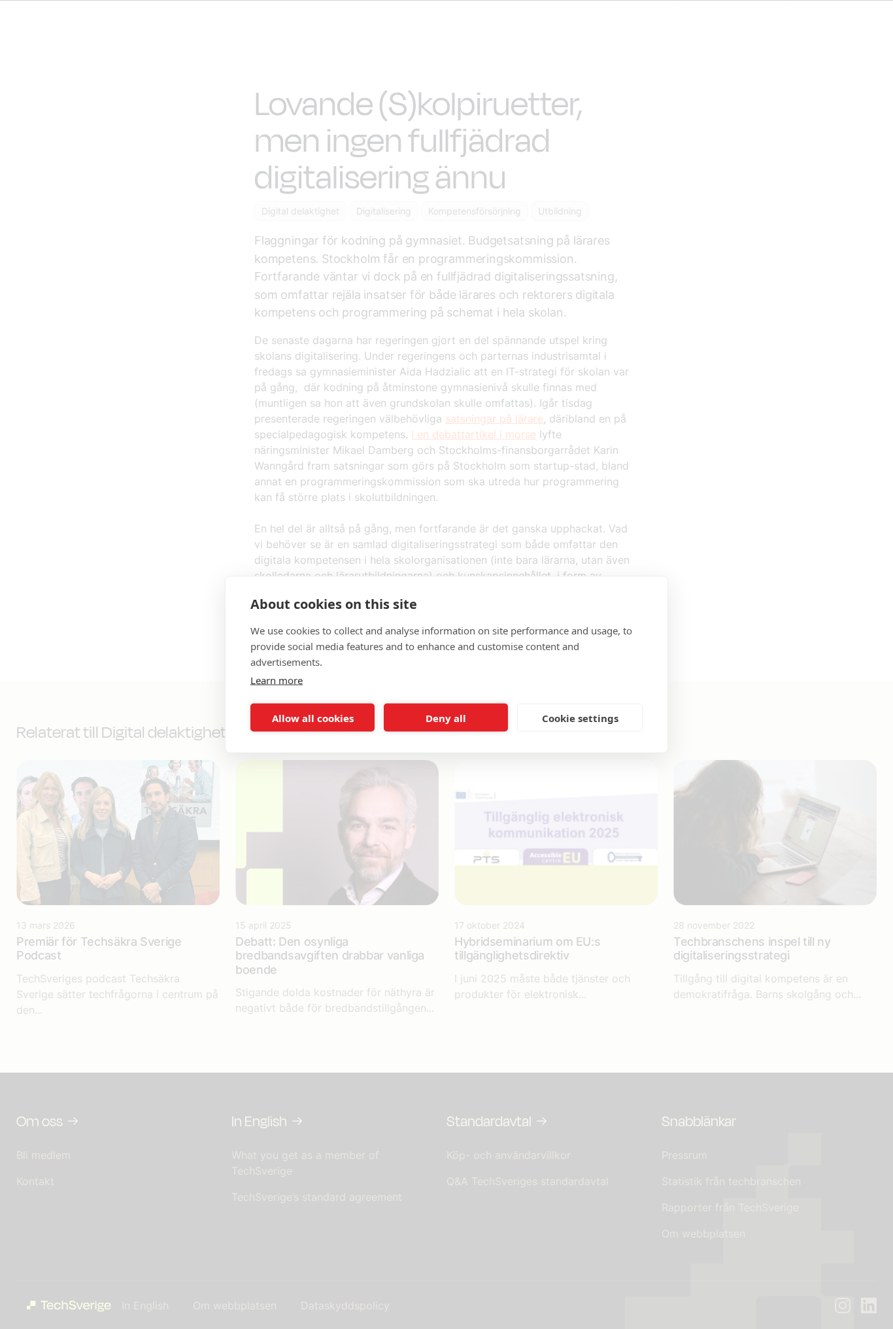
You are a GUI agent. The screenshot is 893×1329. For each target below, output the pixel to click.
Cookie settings (580, 717)
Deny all (446, 717)
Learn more (276, 680)
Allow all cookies (313, 717)
